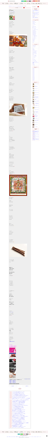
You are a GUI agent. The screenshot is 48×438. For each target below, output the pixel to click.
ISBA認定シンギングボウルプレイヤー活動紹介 (36, 62)
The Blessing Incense (17, 383)
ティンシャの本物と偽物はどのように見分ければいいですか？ (18, 394)
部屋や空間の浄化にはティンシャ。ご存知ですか (17, 425)
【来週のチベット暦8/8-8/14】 (12, 381)
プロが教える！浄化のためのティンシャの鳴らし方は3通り (18, 415)
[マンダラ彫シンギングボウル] (21, 3)
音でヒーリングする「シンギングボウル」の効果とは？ (18, 427)
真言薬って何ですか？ (12, 341)
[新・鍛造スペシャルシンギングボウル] (16, 3)
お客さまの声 (34, 21)
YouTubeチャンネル (34, 22)
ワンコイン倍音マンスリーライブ (35, 29)
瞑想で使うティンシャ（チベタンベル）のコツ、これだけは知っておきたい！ (20, 416)
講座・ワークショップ (34, 27)
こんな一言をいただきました (35, 61)
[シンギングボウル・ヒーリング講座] (33, 3)
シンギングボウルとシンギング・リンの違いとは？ (17, 414)
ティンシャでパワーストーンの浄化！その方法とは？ (17, 412)
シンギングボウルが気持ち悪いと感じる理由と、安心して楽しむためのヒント (20, 395)
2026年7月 (33, 69)
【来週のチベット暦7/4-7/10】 (12, 382)
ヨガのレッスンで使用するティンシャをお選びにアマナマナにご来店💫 (36, 17)
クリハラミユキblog (11, 383)
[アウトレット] (44, 3)
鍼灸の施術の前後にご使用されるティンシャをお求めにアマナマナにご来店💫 (36, 14)
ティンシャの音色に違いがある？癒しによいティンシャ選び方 (18, 413)
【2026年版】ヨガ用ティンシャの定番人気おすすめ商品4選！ (18, 401)
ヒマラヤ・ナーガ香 (12, 11)
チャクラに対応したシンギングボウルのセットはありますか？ (18, 397)
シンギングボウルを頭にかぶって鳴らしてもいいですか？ (18, 393)
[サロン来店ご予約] (36, 3)
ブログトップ (14, 383)
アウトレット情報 (34, 28)
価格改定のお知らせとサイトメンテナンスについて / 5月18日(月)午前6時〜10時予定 (36, 139)
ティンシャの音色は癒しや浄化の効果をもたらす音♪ (17, 406)
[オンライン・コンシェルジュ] (40, 3)
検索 (38, 6)
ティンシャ (33, 25)
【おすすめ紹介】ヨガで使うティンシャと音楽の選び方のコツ (18, 417)
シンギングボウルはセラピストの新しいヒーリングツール (18, 403)
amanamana (34, 23)
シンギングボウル (34, 24)
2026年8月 (33, 68)
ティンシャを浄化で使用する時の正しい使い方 (17, 424)
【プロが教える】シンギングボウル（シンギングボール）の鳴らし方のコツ (20, 405)
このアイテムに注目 (34, 60)
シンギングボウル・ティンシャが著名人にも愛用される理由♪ (18, 402)
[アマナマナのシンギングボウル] (6, 3)
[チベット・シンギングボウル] (11, 3)
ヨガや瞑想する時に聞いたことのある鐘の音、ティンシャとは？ (19, 426)
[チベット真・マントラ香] (28, 3)
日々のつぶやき (34, 59)
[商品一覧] (3, 3)
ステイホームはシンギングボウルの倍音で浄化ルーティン (18, 404)
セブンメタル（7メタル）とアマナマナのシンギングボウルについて (19, 396)
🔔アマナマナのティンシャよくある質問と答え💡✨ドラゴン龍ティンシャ (36, 12)
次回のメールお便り (34, 26)
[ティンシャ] (25, 3)
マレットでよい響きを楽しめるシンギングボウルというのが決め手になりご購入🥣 (36, 10)
